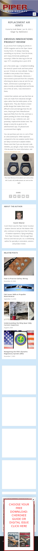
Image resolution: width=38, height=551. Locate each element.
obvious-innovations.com (12, 152)
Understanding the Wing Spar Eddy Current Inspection (18, 324)
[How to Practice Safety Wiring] (19, 266)
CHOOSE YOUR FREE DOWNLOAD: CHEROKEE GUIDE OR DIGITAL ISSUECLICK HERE (19, 515)
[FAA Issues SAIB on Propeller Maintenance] (19, 287)
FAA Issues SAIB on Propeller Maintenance (15, 295)
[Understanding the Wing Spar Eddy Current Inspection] (19, 311)
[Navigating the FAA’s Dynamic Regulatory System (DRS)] (19, 339)
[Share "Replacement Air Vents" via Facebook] (10, 196)
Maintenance (23, 32)
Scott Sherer (17, 29)
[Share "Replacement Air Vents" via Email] (23, 196)
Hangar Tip (14, 32)
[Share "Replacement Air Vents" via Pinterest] (19, 196)
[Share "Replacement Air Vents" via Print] (27, 196)
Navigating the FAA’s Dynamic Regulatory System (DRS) (16, 353)
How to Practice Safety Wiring (16, 279)
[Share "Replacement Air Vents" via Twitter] (15, 196)
